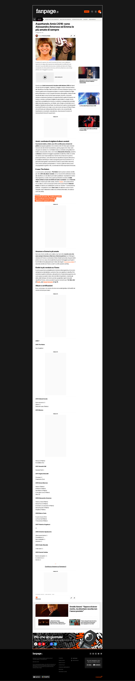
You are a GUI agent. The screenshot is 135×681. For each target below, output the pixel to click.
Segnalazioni (62, 660)
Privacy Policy (62, 662)
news (53, 594)
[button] (74, 36)
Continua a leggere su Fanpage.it (55, 566)
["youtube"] (43, 644)
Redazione (61, 669)
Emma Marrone (48, 594)
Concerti (85, 19)
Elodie (38, 282)
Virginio (61, 181)
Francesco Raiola (46, 35)
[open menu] (34, 19)
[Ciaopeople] (99, 677)
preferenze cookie (63, 671)
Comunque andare (69, 262)
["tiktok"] (35, 644)
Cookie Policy (62, 664)
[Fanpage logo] (45, 11)
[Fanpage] (38, 654)
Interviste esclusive (77, 19)
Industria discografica (65, 19)
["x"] (47, 644)
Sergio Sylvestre (48, 282)
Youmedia (61, 658)
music (39, 19)
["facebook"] (51, 644)
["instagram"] (39, 644)
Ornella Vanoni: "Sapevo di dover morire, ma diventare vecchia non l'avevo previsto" (83, 609)
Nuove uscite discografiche (52, 19)
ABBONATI (86, 11)
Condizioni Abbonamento (64, 667)
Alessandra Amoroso (40, 594)
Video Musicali (92, 19)
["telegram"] (55, 644)
